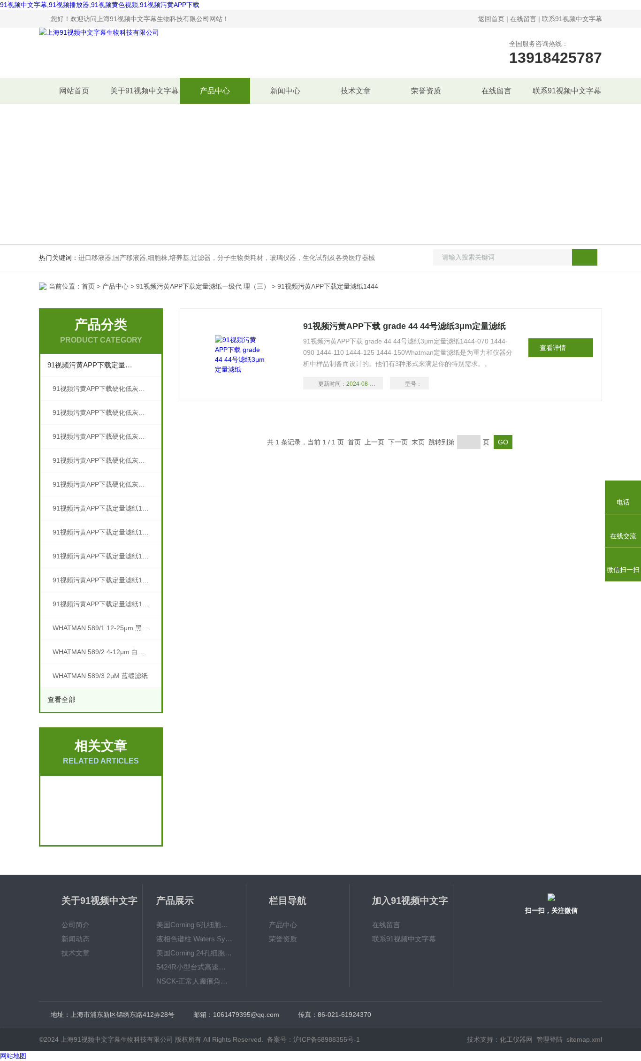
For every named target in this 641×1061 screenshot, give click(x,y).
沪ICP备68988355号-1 (326, 1039)
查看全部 (61, 699)
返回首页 (491, 19)
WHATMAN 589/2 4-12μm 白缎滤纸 (105, 652)
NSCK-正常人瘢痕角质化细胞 (194, 981)
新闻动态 (75, 939)
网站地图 (13, 1056)
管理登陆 (549, 1039)
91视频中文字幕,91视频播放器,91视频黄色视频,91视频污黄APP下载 (99, 4)
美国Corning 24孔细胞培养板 (194, 953)
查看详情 (553, 347)
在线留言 (523, 19)
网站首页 (74, 91)
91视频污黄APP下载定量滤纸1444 (103, 508)
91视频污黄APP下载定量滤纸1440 (103, 604)
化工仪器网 (516, 1039)
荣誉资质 (426, 91)
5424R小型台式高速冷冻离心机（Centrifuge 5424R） (194, 967)
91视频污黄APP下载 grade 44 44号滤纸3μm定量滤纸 (404, 326)
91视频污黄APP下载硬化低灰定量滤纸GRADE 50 (107, 484)
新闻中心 (285, 91)
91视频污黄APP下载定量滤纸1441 (103, 580)
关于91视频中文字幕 (144, 91)
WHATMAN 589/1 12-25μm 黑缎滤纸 (107, 628)
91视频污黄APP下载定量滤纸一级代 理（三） (203, 286)
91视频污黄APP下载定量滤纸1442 (103, 556)
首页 (88, 286)
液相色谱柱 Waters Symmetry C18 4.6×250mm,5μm (194, 939)
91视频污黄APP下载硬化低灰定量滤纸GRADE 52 (107, 460)
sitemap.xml (584, 1039)
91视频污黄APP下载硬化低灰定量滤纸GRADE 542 (107, 388)
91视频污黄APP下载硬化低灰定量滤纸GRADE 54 (107, 436)
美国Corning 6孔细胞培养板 (194, 925)
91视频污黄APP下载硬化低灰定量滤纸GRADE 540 (107, 412)
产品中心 (215, 91)
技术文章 (356, 91)
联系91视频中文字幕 (572, 19)
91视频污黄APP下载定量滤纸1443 (103, 532)
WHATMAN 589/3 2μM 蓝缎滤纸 (100, 675)
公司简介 (75, 925)
